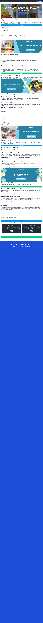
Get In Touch (39, 1)
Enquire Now (21, 239)
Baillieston (13, 219)
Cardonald (10, 219)
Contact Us (21, 220)
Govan (7, 219)
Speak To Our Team (21, 186)
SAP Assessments (4, 18)
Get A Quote (21, 73)
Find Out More (21, 145)
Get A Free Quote (21, 236)
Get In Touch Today (21, 25)
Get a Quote (21, 13)
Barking (17, 219)
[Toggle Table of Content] (10, 27)
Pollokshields (3, 219)
